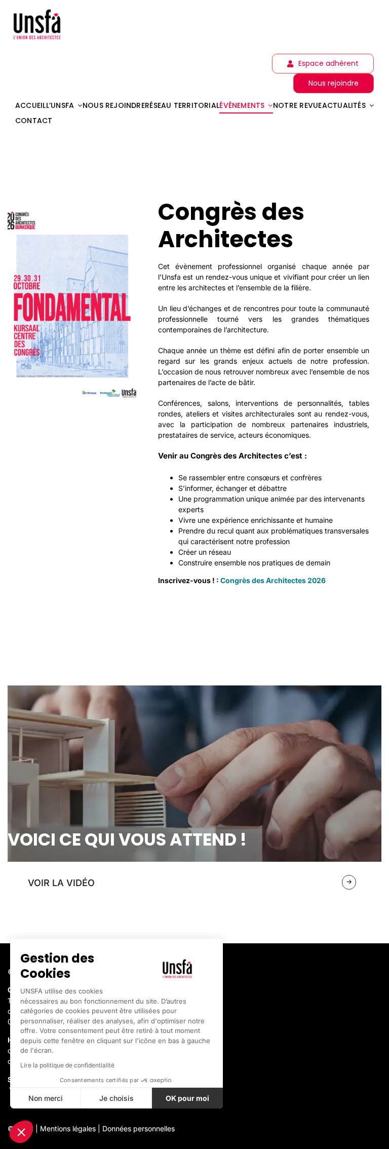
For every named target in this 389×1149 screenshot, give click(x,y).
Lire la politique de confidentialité (67, 1065)
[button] (21, 1132)
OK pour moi (187, 1098)
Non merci (45, 1098)
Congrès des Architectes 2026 (273, 580)
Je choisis (116, 1098)
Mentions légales (68, 1128)
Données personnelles (138, 1128)
